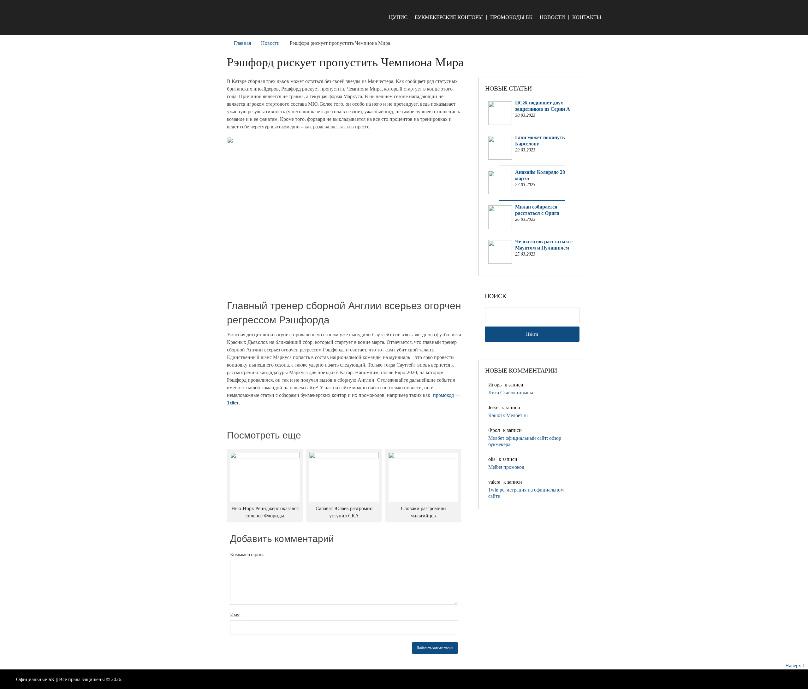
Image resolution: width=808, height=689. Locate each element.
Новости (552, 17)
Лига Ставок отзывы (510, 392)
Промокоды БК (511, 17)
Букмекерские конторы (449, 17)
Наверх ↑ (795, 665)
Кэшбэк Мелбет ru (508, 415)
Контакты (586, 17)
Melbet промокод (506, 467)
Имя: (235, 614)
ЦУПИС (398, 17)
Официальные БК (35, 679)
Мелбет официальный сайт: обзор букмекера (524, 441)
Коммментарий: (247, 554)
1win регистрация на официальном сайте (526, 493)
